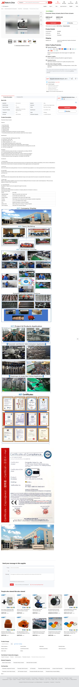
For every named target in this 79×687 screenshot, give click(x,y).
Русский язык (28, 679)
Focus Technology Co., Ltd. (31, 682)
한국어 (49, 679)
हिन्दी (56, 679)
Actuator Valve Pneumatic (57, 668)
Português (19, 679)
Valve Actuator (25, 8)
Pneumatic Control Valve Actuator (8, 671)
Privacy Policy (57, 682)
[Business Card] (76, 102)
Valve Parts (20, 8)
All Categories (5, 6)
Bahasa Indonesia (74, 679)
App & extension (63, 6)
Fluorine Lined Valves (44, 648)
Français (23, 679)
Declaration (52, 682)
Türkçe (64, 679)
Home (2, 8)
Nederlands (42, 679)
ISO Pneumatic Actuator (22, 671)
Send (12, 584)
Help (56, 6)
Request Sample (66, 25)
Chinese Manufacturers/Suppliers (24, 678)
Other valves (3, 650)
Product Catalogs (18, 643)
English (10, 679)
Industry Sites (47, 678)
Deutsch (37, 679)
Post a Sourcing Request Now (36, 584)
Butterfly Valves (62, 646)
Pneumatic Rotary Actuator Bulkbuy (53, 671)
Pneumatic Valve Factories (22, 668)
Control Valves (23, 646)
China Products (15, 678)
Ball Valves (42, 646)
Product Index (61, 678)
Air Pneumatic (33, 668)
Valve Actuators (4, 646)
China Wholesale (34, 678)
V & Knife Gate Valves (24, 648)
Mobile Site (66, 678)
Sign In (47, 91)
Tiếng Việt (67, 679)
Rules (77, 6)
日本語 (53, 679)
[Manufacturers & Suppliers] (8, 2)
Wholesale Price (41, 678)
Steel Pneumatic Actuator (70, 668)
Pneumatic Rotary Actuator (34, 8)
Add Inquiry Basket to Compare (22, 45)
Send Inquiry (53, 23)
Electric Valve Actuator (6, 662)
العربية (46, 679)
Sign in (76, 3)
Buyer (51, 6)
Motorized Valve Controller (32, 662)
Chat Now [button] (71, 23)
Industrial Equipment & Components (11, 8)
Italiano (33, 679)
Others (21, 650)
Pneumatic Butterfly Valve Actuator (36, 671)
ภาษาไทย (59, 679)
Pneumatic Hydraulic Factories (44, 668)
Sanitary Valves (4, 648)
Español (14, 679)
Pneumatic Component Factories (8, 668)
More (2, 673)
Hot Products (9, 678)
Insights (70, 678)
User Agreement (46, 682)
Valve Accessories (62, 648)
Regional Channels (54, 678)
